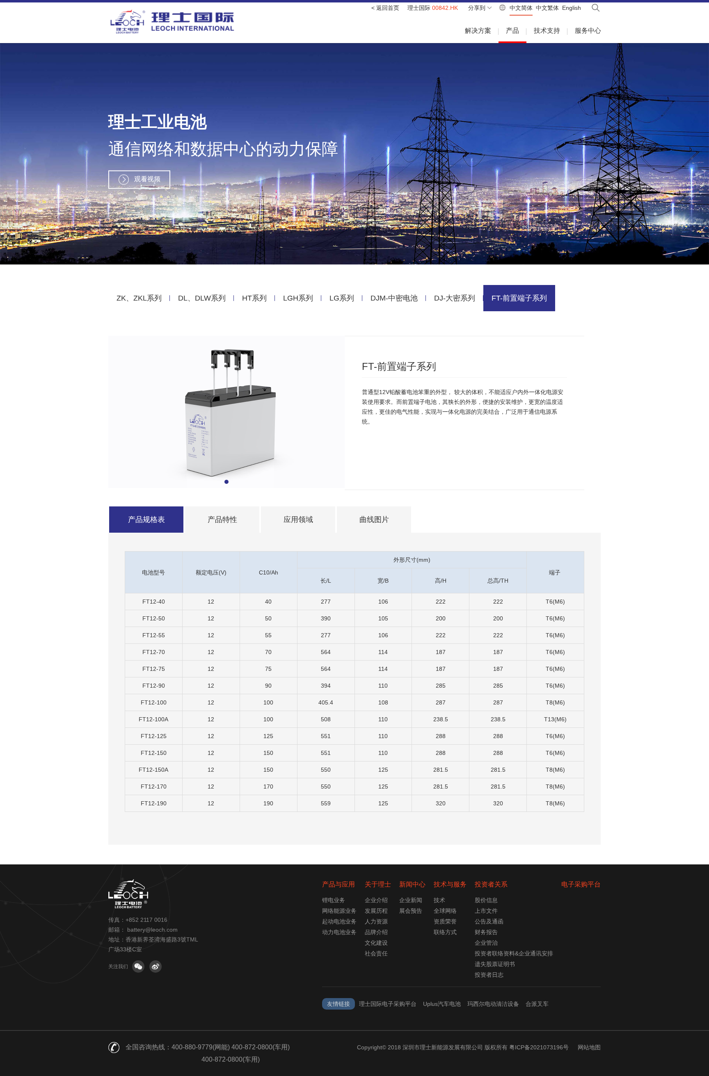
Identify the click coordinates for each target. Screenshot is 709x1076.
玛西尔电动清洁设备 (493, 1004)
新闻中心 (412, 884)
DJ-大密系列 (454, 298)
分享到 (476, 8)
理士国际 (432, 8)
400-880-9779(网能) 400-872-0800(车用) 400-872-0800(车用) (231, 1053)
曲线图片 (374, 519)
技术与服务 (450, 884)
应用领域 (298, 519)
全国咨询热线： (149, 1047)
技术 (439, 900)
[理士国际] (172, 21)
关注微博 (155, 966)
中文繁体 (547, 8)
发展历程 (376, 910)
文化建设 (376, 942)
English (571, 8)
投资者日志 (489, 974)
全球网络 (445, 910)
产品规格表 (146, 519)
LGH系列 (298, 298)
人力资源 (376, 921)
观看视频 (147, 179)
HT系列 (254, 298)
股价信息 (486, 900)
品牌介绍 (376, 932)
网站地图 (589, 1047)
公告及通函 (489, 921)
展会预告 (410, 910)
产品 (512, 30)
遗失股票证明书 (495, 964)
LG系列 (341, 298)
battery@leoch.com (152, 929)
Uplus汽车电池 (442, 1004)
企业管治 (486, 942)
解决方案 (478, 30)
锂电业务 (333, 900)
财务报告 (486, 932)
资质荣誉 (445, 921)
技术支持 (547, 30)
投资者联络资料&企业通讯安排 (514, 953)
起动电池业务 (339, 921)
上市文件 (486, 910)
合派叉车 (537, 1004)
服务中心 (588, 30)
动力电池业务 (339, 932)
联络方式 (445, 932)
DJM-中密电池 (394, 298)
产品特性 (222, 519)
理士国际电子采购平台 (387, 1004)
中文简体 (521, 8)
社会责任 (376, 953)
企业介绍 (376, 900)
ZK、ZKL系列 (139, 298)
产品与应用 (338, 884)
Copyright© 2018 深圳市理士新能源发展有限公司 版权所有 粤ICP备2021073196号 (463, 1047)
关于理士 (378, 884)
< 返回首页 (385, 8)
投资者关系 (491, 884)
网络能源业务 (339, 910)
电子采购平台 (581, 884)
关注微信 (138, 966)
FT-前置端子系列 (519, 298)
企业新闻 (410, 900)
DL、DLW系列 (202, 298)
